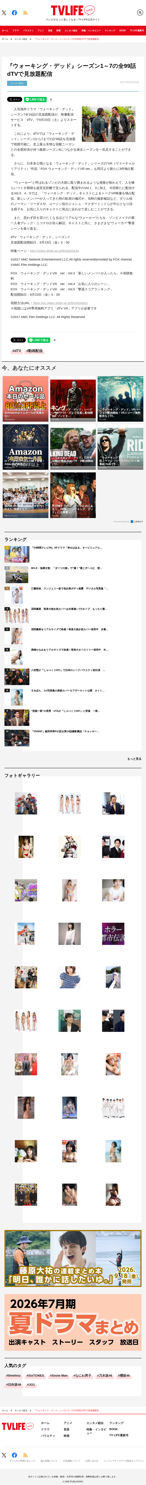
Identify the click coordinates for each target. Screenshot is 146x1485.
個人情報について (49, 1461)
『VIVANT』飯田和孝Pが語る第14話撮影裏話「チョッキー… (65, 731)
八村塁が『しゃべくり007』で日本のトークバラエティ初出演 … (68, 670)
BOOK (122, 30)
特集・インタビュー (91, 30)
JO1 (32, 1384)
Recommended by (122, 521)
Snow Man (60, 1375)
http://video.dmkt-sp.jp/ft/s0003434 (54, 251)
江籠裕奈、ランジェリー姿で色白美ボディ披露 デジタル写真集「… (69, 588)
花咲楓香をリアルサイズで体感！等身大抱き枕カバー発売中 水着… (69, 629)
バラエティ (28, 30)
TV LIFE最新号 (137, 30)
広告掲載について (71, 1461)
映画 (58, 30)
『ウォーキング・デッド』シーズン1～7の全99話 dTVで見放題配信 (66, 39)
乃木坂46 (105, 1375)
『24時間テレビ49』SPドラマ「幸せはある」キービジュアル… (66, 547)
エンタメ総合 (71, 30)
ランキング (110, 30)
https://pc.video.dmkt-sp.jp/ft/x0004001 (60, 303)
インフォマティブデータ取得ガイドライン (124, 1461)
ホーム (5, 30)
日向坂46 (14, 1384)
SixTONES (36, 1375)
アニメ (41, 30)
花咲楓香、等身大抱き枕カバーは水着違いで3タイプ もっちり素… (69, 608)
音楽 (50, 30)
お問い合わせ (91, 1461)
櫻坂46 (125, 1375)
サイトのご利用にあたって (22, 1461)
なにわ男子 (83, 1375)
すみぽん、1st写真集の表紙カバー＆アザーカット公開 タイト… (68, 690)
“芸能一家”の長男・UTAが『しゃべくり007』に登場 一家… (65, 710)
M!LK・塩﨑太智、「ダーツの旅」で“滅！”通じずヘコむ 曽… (66, 568)
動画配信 (35, 351)
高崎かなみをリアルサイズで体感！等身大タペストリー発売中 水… (69, 649)
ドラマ (15, 30)
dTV (17, 351)
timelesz (14, 1375)
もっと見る (134, 758)
